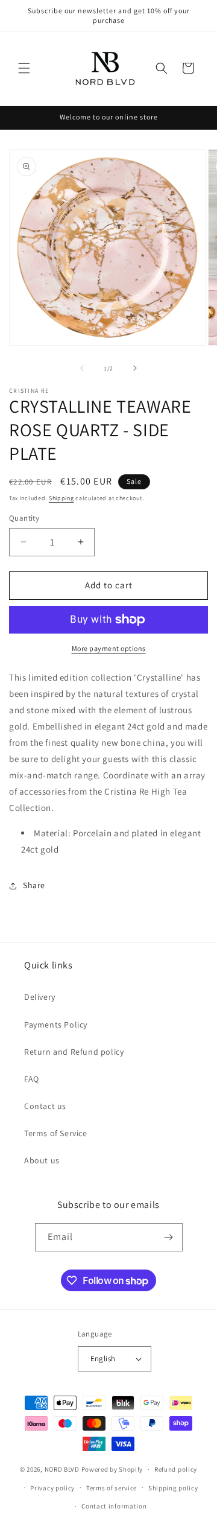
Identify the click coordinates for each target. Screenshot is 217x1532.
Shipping (61, 498)
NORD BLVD (62, 1469)
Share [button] (34, 885)
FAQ (31, 1078)
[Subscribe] (169, 1237)
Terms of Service (55, 1133)
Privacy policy (52, 1488)
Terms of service (111, 1488)
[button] (24, 68)
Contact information (113, 1506)
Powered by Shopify (112, 1469)
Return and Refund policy (74, 1051)
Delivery (39, 996)
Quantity (24, 518)
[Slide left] (82, 368)
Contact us (45, 1106)
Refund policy (175, 1469)
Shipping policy (173, 1488)
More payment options (109, 648)
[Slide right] (135, 368)
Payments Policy (55, 1024)
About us (42, 1160)
